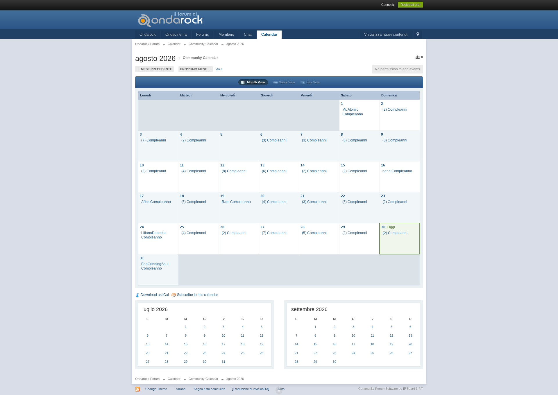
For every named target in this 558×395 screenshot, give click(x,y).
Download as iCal (154, 295)
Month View (255, 82)
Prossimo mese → (195, 69)
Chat (248, 34)
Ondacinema (176, 34)
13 (262, 165)
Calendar (269, 34)
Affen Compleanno (156, 202)
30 (383, 227)
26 (222, 227)
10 (142, 165)
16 (383, 165)
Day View (312, 82)
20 (262, 196)
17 (142, 196)
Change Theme (156, 389)
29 (343, 227)
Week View (286, 82)
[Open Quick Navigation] (418, 34)
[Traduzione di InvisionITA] (250, 389)
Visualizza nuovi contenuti (386, 34)
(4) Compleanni (193, 171)
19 (222, 196)
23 (383, 196)
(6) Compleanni (274, 171)
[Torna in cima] (279, 390)
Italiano (180, 389)
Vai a (219, 69)
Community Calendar (200, 58)
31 (142, 258)
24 (142, 227)
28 (303, 227)
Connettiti (387, 4)
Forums (202, 34)
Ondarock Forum (147, 378)
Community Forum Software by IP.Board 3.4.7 (390, 388)
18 (182, 196)
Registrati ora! (410, 4)
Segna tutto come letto (209, 389)
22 (343, 196)
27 (262, 227)
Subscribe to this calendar (197, 295)
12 (222, 165)
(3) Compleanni (274, 140)
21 (303, 196)
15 (343, 165)
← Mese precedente (154, 69)
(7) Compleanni (153, 140)
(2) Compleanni (394, 109)
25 (182, 227)
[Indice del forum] (187, 19)
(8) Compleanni (354, 140)
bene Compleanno (397, 171)
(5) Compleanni (193, 202)
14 (303, 165)
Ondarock (148, 34)
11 (182, 165)
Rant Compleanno (236, 202)
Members (226, 34)
